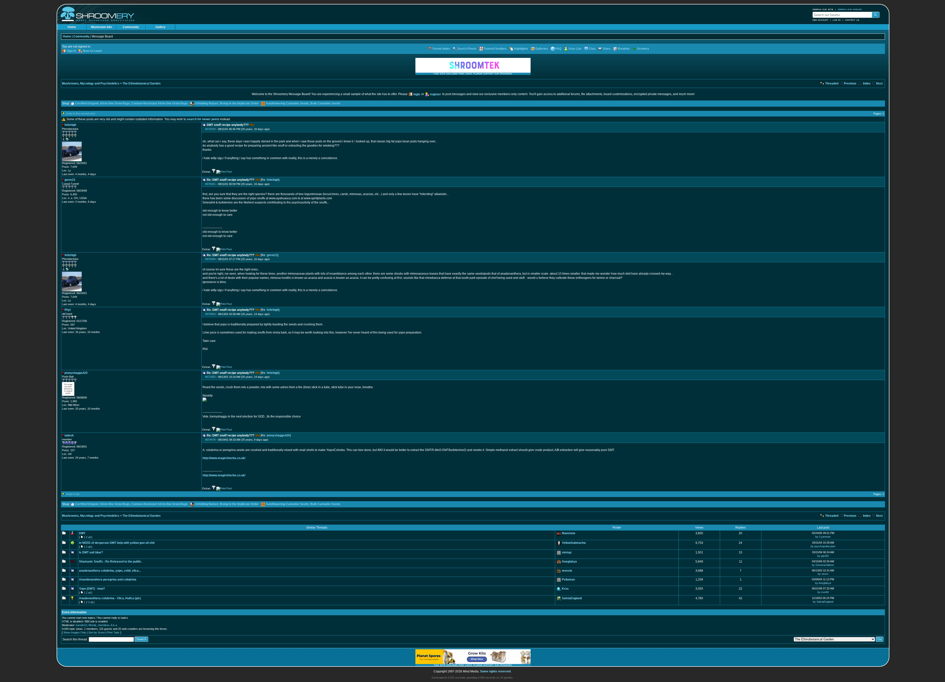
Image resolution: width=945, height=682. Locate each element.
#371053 (210, 376)
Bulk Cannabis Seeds (325, 103)
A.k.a (114, 625)
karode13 (81, 625)
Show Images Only (74, 632)
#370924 (210, 314)
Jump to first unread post (80, 113)
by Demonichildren (823, 565)
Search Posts (466, 48)
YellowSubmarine (574, 543)
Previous (849, 83)
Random (624, 48)
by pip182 (823, 555)
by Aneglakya (823, 583)
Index (866, 83)
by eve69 (823, 592)
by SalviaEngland (823, 601)
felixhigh (273, 180)
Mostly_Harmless (99, 625)
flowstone (568, 533)
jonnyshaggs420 (278, 435)
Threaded (831, 83)
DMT (82, 533)
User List (575, 48)
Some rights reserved (495, 671)
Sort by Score (96, 632)
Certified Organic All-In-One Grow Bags (102, 103)
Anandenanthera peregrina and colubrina (107, 579)
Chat (592, 48)
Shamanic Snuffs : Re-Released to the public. (110, 561)
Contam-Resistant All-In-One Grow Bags (159, 103)
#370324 (210, 129)
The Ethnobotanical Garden (141, 83)
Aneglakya (569, 561)
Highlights (521, 48)
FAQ (558, 48)
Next (879, 83)
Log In (837, 20)
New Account (820, 20)
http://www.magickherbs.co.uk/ (224, 458)
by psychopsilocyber (823, 546)
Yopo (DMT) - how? (92, 588)
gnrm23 (272, 255)
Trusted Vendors (495, 48)
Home (72, 27)
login (416, 94)
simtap (566, 552)
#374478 (210, 439)
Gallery (161, 27)
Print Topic (113, 632)
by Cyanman (823, 536)
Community (131, 27)
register (435, 94)
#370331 (210, 184)
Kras (565, 588)
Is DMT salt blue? (91, 552)
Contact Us (852, 20)
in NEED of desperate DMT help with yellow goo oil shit (117, 543)
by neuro (823, 573)
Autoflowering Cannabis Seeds (287, 103)
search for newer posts (203, 119)
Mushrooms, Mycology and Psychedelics (90, 83)
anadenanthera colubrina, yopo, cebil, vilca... (110, 570)
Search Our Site (823, 9)
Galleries (542, 48)
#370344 (210, 259)
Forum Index (441, 48)
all (89, 537)
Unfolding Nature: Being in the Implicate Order (227, 103)
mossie (567, 570)
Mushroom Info (101, 27)
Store (607, 48)
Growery (643, 48)
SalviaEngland (572, 598)
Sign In (71, 51)
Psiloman (568, 579)
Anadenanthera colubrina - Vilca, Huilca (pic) (110, 598)
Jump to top (72, 494)
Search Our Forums (850, 9)
